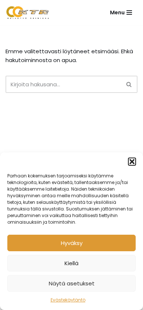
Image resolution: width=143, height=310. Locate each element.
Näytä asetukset (72, 283)
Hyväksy (71, 243)
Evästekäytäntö (68, 300)
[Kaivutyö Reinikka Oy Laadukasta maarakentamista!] (28, 12)
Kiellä (71, 263)
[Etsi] (129, 84)
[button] (132, 161)
